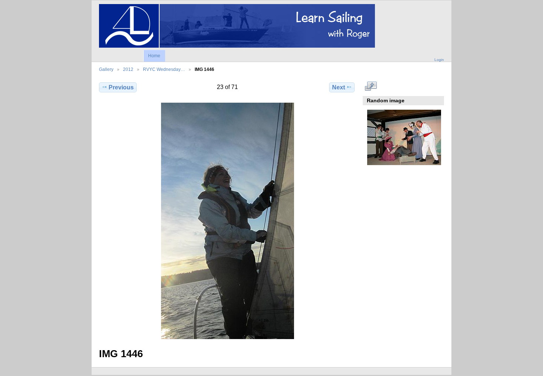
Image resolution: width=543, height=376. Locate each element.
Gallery (106, 69)
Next (338, 87)
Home (154, 55)
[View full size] (227, 221)
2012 (128, 69)
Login (439, 60)
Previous (121, 87)
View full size (371, 86)
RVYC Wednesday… (164, 69)
